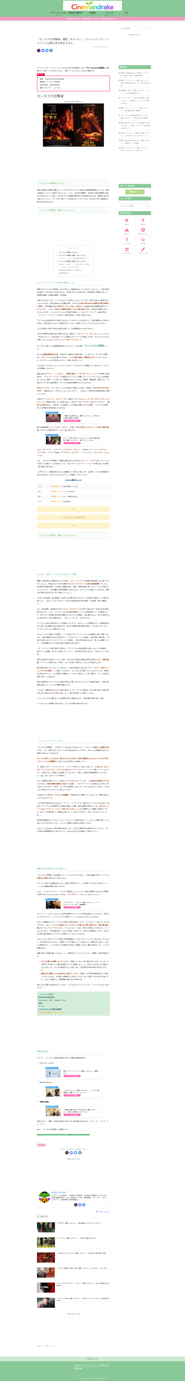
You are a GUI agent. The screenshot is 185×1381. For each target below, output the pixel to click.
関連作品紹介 (64, 273)
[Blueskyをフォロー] (83, 1204)
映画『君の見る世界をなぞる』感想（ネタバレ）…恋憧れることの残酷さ (135, 142)
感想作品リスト (135, 192)
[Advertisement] (73, 30)
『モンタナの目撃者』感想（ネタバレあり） (72, 261)
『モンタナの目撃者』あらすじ (68, 252)
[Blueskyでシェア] (47, 50)
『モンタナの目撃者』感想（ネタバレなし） (72, 255)
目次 (70, 248)
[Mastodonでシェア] (43, 50)
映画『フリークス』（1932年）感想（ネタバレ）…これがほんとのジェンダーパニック (135, 134)
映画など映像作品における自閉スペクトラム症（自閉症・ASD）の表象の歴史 (135, 74)
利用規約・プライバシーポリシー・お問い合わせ (92, 1365)
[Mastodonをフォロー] (79, 1204)
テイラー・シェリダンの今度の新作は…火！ (74, 258)
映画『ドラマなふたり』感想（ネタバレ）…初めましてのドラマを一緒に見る (135, 149)
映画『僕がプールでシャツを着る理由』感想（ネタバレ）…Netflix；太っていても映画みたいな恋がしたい (136, 125)
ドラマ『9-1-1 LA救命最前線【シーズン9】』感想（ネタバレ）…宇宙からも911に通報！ (135, 117)
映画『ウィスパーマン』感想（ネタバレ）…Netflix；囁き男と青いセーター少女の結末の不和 (136, 83)
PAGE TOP (93, 1359)
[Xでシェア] (38, 50)
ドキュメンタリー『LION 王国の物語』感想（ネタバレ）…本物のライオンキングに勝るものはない (135, 100)
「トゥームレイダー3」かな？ (69, 267)
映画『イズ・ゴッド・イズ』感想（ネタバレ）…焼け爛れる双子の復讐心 (134, 109)
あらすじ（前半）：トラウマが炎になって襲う (75, 264)
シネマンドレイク (58, 1192)
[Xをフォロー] (75, 1204)
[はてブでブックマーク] (51, 50)
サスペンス (42, 1145)
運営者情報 (78, 1368)
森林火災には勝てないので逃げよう (71, 270)
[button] (149, 28)
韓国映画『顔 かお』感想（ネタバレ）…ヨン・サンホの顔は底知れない (134, 92)
